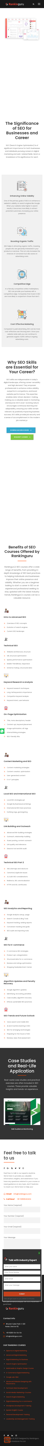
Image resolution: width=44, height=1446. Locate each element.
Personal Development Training (18, 1414)
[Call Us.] (7, 725)
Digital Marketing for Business (17, 1359)
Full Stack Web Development (17, 1388)
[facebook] (4, 1168)
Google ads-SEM (12, 1377)
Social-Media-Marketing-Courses (18, 1392)
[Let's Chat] (7, 731)
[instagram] (23, 1168)
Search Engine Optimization (16, 1364)
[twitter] (15, 1168)
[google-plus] (8, 1168)
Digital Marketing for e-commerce (19, 1401)
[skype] (12, 1168)
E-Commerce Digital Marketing (17, 1373)
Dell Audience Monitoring (22, 1112)
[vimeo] (19, 1168)
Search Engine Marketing (15, 1397)
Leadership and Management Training (20, 1419)
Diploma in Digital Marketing (16, 1351)
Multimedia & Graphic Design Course (20, 1368)
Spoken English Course (14, 1410)
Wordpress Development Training (18, 1406)
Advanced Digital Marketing (16, 1355)
